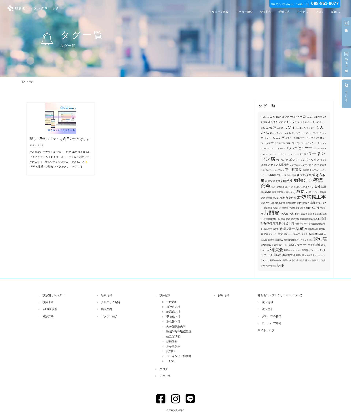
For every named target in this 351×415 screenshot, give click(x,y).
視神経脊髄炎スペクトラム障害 (298, 240)
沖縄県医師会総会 (297, 208)
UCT (302, 122)
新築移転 (291, 197)
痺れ (283, 219)
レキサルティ (267, 170)
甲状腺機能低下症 (272, 219)
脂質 (280, 234)
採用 (334, 11)
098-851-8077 (325, 3)
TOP (24, 82)
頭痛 (280, 265)
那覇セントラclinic (292, 250)
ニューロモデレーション (283, 154)
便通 (294, 175)
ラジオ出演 (295, 165)
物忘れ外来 (287, 213)
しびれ (289, 127)
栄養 (313, 202)
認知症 (320, 238)
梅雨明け (277, 208)
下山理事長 (293, 170)
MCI (303, 117)
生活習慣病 (300, 214)
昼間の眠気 (291, 203)
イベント (307, 133)
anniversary (266, 117)
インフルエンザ (274, 137)
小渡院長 (300, 192)
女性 (317, 186)
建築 (263, 198)
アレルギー (297, 133)
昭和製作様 (280, 203)
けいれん (317, 122)
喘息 (273, 187)
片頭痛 (272, 213)
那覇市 (278, 255)
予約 (279, 175)
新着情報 (106, 295)
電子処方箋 (271, 265)
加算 (278, 181)
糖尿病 (301, 228)
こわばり (271, 127)
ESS (292, 117)
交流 (284, 175)
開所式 (308, 260)
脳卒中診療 (173, 346)
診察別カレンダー (54, 295)
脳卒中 (297, 234)
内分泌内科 (270, 181)
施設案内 (106, 309)
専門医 (280, 192)
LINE (296, 117)
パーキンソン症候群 (179, 356)
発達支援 (295, 219)
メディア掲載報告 (278, 164)
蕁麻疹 (271, 240)
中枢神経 (272, 175)
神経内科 (288, 223)
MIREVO (318, 117)
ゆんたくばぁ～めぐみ (280, 133)
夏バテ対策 (290, 187)
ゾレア (316, 148)
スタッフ (291, 148)
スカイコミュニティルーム (273, 148)
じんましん (300, 128)
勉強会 (301, 180)
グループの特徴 (272, 316)
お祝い (308, 122)
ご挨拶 (280, 128)
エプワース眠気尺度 (294, 138)
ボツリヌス (296, 159)
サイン (323, 143)
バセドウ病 (300, 154)
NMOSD (282, 122)
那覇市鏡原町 (289, 260)
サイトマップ (266, 330)
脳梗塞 (304, 234)
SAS (290, 122)
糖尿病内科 (313, 229)
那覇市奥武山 (276, 260)
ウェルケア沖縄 (272, 323)
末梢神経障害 (303, 203)
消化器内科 (312, 207)
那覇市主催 (288, 255)
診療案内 (265, 11)
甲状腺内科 (173, 316)
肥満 (266, 234)
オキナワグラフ (312, 138)
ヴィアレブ (279, 170)
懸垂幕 (269, 198)
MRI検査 (273, 122)
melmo (310, 117)
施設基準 (265, 203)
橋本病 (285, 208)
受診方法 (284, 11)
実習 (274, 192)
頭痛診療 (172, 341)
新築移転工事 (311, 197)
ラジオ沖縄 (306, 165)
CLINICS (277, 117)
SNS (297, 122)
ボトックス (312, 159)
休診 (289, 175)
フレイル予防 (282, 160)
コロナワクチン (293, 143)
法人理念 (267, 309)
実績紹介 (266, 192)
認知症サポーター (280, 245)
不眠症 (306, 170)
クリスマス (280, 143)
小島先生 (288, 192)
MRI (265, 122)
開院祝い (316, 260)
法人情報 (267, 302)
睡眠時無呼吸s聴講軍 (310, 219)
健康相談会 (304, 175)
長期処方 (300, 260)
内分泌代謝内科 (176, 326)
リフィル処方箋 (319, 165)
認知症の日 (266, 245)
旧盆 (272, 203)
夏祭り (299, 187)
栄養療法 (268, 208)
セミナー (305, 148)
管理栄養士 (287, 228)
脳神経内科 (315, 234)
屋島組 (323, 192)
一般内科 (172, 301)
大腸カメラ (308, 187)
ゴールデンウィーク (310, 143)
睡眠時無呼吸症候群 (179, 331)
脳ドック (288, 234)
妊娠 (324, 186)
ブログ (319, 11)
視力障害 (279, 240)
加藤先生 (287, 180)
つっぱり (311, 128)
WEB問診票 (50, 309)
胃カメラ (273, 234)
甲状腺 (308, 214)
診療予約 (48, 302)
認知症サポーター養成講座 (305, 244)
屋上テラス (314, 192)
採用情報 (223, 295)
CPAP (285, 117)
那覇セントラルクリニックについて (280, 295)
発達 (288, 219)
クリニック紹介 (219, 11)
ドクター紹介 (244, 11)
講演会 (276, 249)
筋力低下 (268, 229)
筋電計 (276, 229)
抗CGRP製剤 (279, 198)
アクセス (302, 11)
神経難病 (299, 224)
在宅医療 (280, 187)
